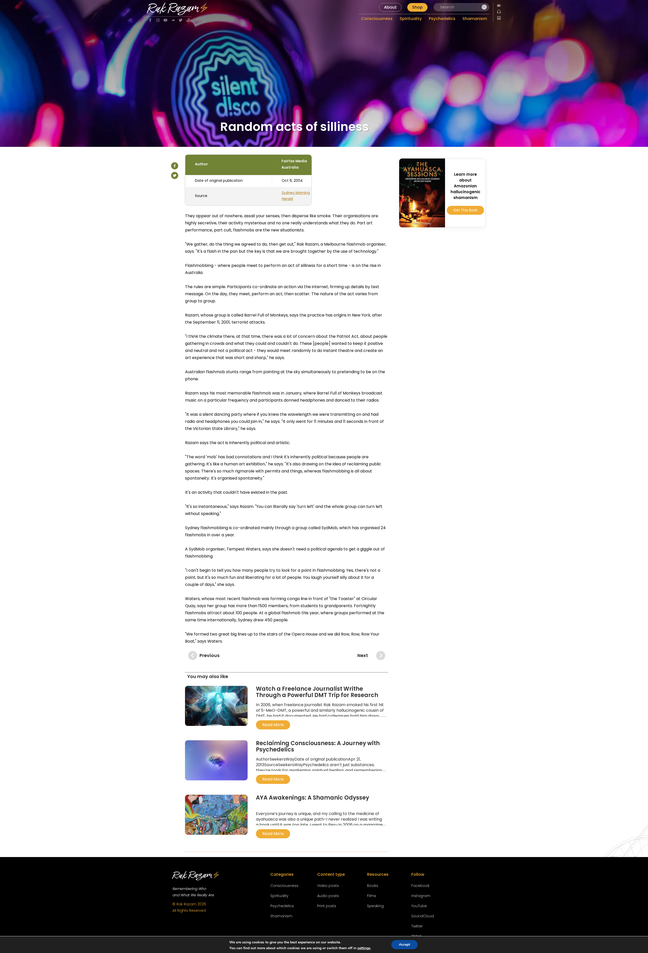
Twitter (417, 926)
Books (372, 885)
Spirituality (279, 895)
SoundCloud (422, 916)
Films (371, 895)
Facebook (420, 885)
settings (363, 948)
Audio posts (328, 895)
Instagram (420, 895)
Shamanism (281, 916)
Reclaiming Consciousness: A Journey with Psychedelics (318, 746)
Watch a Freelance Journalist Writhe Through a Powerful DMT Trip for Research (317, 692)
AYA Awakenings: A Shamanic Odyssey (312, 798)
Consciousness (284, 885)
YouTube (419, 905)
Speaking (375, 905)
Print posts (326, 905)
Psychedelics (282, 905)
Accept (404, 944)
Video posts (328, 885)
